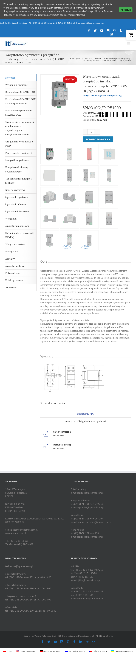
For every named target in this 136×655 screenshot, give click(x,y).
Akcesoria (10, 287)
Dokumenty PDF (85, 413)
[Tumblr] (120, 30)
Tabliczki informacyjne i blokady (18, 180)
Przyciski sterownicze (17, 153)
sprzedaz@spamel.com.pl (91, 23)
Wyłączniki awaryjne (16, 84)
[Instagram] (108, 30)
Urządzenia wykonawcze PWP (19, 143)
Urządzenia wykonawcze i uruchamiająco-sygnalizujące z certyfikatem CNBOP (19, 128)
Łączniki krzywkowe (16, 197)
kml (111, 636)
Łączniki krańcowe (15, 204)
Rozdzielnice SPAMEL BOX (20, 92)
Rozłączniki (11, 251)
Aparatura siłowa (14, 266)
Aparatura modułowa (17, 226)
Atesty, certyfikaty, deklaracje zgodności (85, 421)
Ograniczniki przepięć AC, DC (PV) (19, 235)
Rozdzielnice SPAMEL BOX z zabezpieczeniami (20, 101)
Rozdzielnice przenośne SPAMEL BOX (18, 112)
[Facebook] (88, 30)
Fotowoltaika (12, 273)
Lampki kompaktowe (17, 160)
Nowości (98, 58)
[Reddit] (87, 641)
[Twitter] (95, 30)
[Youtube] (101, 30)
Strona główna (75, 58)
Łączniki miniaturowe (17, 211)
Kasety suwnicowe (15, 190)
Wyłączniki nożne (15, 244)
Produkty (88, 58)
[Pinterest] (114, 30)
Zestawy (10, 258)
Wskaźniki (10, 218)
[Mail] (111, 34)
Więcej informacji (76, 14)
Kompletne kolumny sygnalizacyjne (16, 169)
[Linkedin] (80, 641)
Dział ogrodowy (14, 280)
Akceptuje (126, 9)
